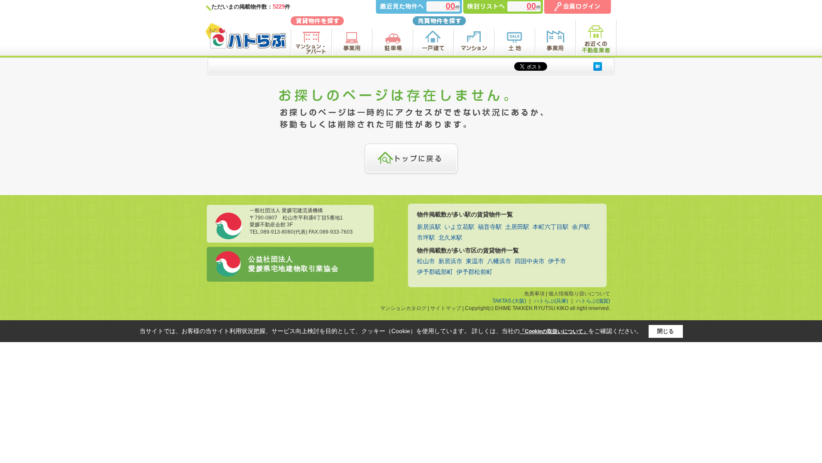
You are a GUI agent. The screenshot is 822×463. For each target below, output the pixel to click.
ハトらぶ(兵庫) (551, 301)
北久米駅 (450, 238)
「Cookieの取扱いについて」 (554, 331)
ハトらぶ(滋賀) (593, 301)
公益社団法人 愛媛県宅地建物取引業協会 (293, 264)
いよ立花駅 (459, 227)
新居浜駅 (429, 227)
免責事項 (534, 294)
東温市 (475, 261)
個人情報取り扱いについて (579, 294)
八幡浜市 (499, 261)
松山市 (426, 261)
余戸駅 (581, 227)
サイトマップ (445, 308)
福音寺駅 (490, 227)
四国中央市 (530, 261)
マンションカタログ (403, 308)
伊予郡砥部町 (435, 272)
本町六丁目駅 (551, 227)
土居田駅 (517, 227)
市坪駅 (426, 238)
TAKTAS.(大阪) (509, 301)
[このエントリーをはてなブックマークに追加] (597, 66)
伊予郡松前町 (474, 272)
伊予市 (557, 261)
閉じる (665, 331)
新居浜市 (450, 261)
